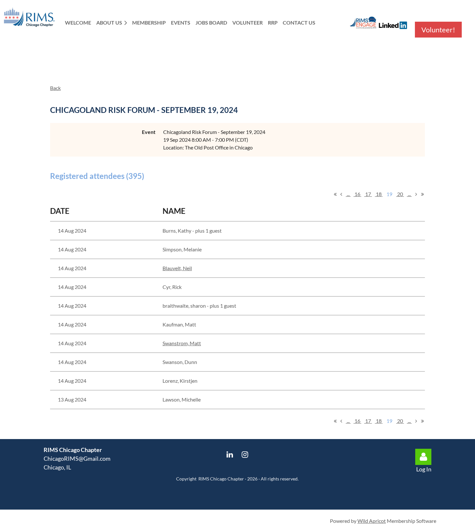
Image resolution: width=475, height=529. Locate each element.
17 (368, 194)
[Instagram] (245, 454)
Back (55, 88)
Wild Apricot (371, 521)
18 (379, 194)
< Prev (341, 194)
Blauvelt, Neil (177, 268)
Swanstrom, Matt (182, 343)
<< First (335, 194)
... (348, 194)
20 (400, 194)
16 (357, 194)
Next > (416, 194)
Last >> (422, 194)
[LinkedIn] (230, 454)
